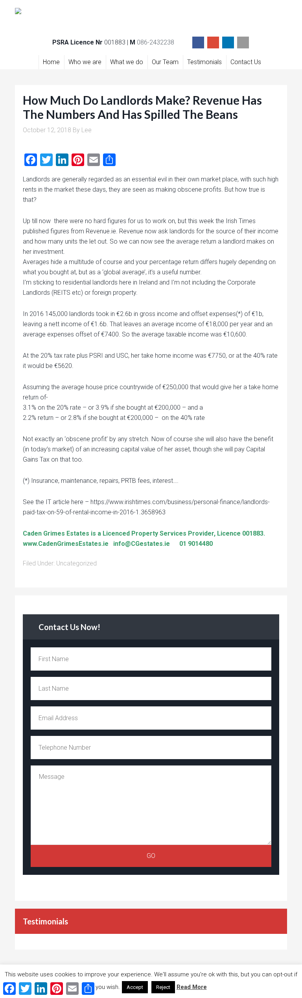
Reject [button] (163, 987)
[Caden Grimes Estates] (151, 16)
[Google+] (213, 42)
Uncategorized (76, 563)
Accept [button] (135, 987)
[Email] (243, 42)
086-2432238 (155, 42)
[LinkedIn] (228, 42)
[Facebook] (198, 42)
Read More (192, 987)
